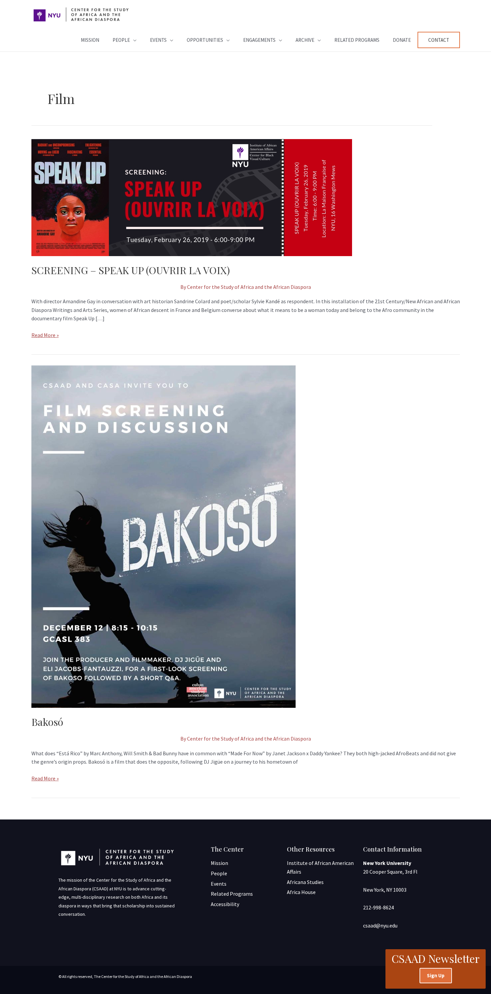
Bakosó (47, 722)
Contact (438, 40)
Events (158, 40)
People (121, 40)
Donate (402, 40)
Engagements (259, 40)
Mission (90, 40)
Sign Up (436, 975)
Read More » (45, 334)
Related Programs (356, 40)
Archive (305, 40)
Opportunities (205, 40)
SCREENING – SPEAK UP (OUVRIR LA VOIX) (130, 270)
